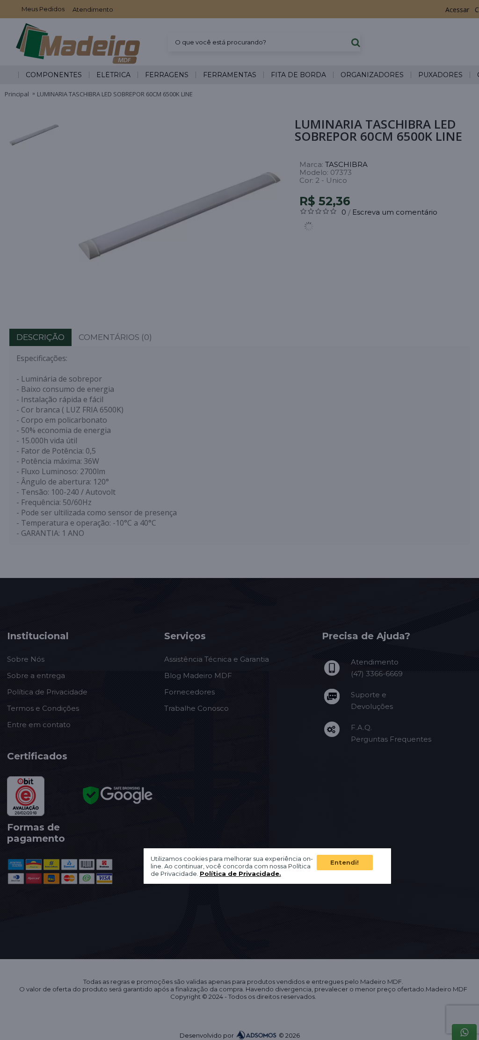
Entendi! (344, 862)
